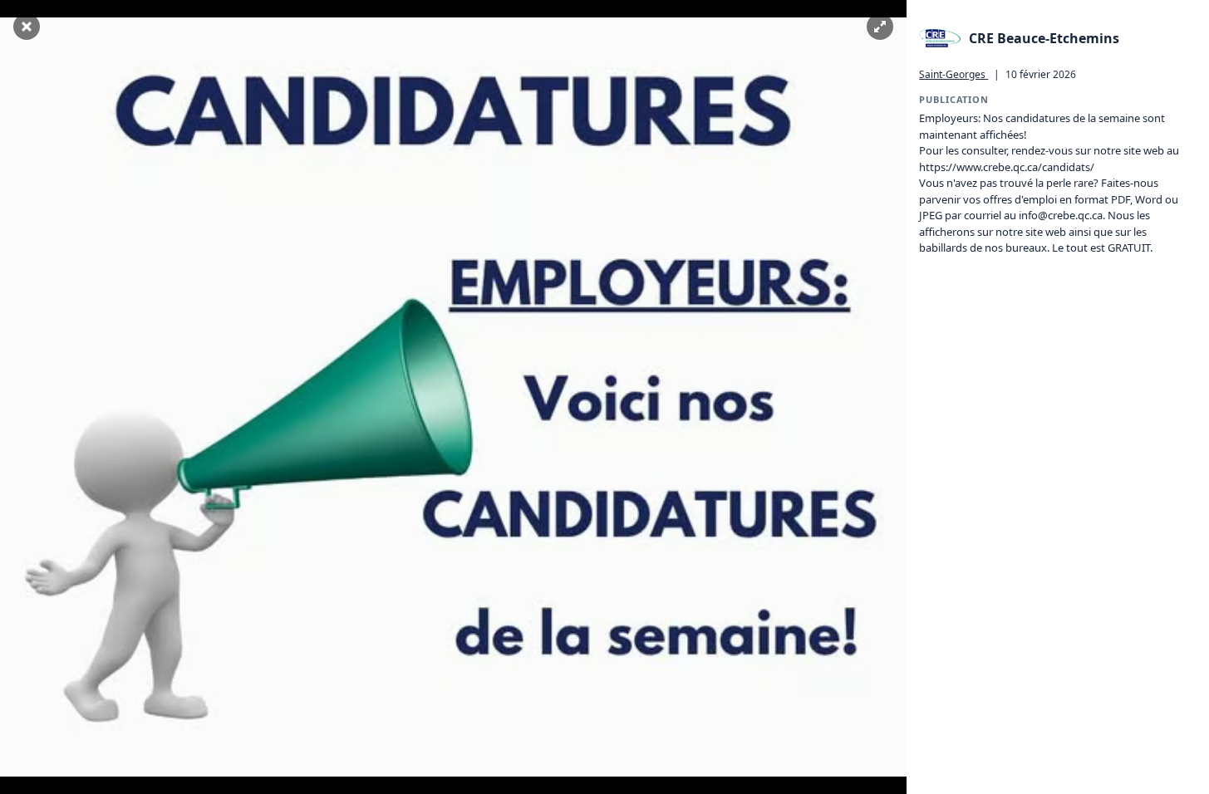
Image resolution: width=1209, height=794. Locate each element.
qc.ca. (1091, 215)
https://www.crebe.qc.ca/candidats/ (1006, 166)
